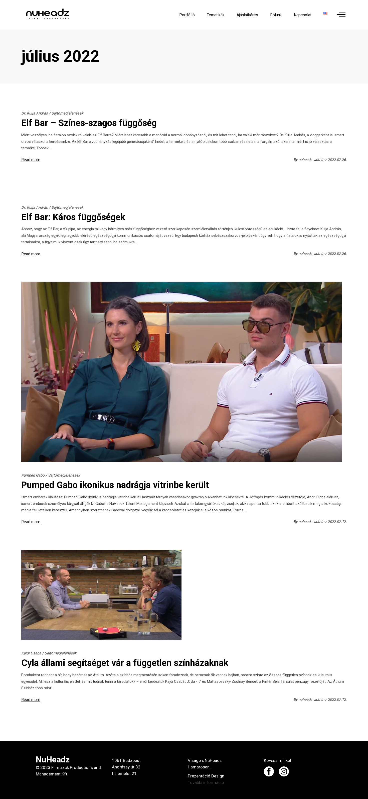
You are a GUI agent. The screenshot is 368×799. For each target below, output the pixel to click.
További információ (206, 782)
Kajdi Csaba (31, 653)
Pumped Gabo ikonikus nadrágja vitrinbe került (115, 485)
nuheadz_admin (311, 159)
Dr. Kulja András (34, 113)
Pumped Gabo (33, 475)
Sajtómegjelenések (67, 113)
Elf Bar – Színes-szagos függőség (89, 123)
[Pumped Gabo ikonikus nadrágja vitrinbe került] (181, 372)
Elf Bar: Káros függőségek (73, 217)
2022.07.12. (337, 521)
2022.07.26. (337, 159)
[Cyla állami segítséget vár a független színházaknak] (101, 595)
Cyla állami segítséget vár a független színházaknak (124, 663)
